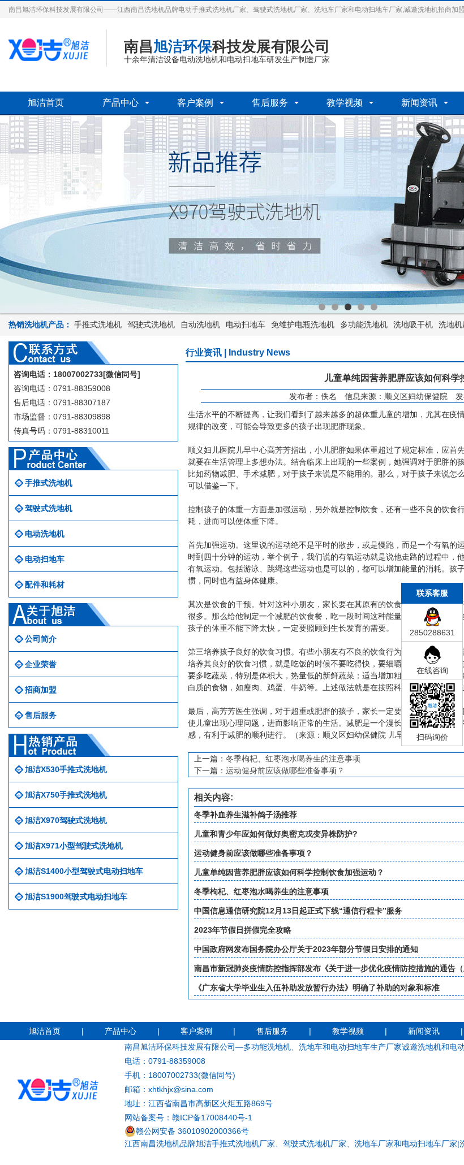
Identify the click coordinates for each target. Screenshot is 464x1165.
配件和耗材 (45, 584)
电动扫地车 (245, 324)
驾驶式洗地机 (151, 324)
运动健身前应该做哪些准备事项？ (285, 770)
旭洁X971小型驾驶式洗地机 (74, 845)
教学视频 (344, 102)
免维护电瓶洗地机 (302, 324)
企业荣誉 (41, 664)
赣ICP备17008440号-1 (212, 1117)
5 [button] (374, 307)
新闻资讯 (419, 102)
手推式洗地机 (98, 324)
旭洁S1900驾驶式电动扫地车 (76, 896)
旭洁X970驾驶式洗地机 (66, 820)
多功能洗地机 (364, 324)
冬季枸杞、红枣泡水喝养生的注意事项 (293, 758)
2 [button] (335, 307)
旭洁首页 (46, 102)
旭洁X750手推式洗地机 (66, 794)
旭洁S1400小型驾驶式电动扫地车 (84, 871)
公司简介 (41, 638)
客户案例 (195, 102)
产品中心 (120, 102)
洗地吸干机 (413, 324)
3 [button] (348, 307)
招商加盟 (41, 689)
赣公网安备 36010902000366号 (192, 1131)
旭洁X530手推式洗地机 (66, 769)
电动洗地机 (45, 533)
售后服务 (270, 102)
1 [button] (322, 307)
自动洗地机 (200, 324)
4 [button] (361, 307)
